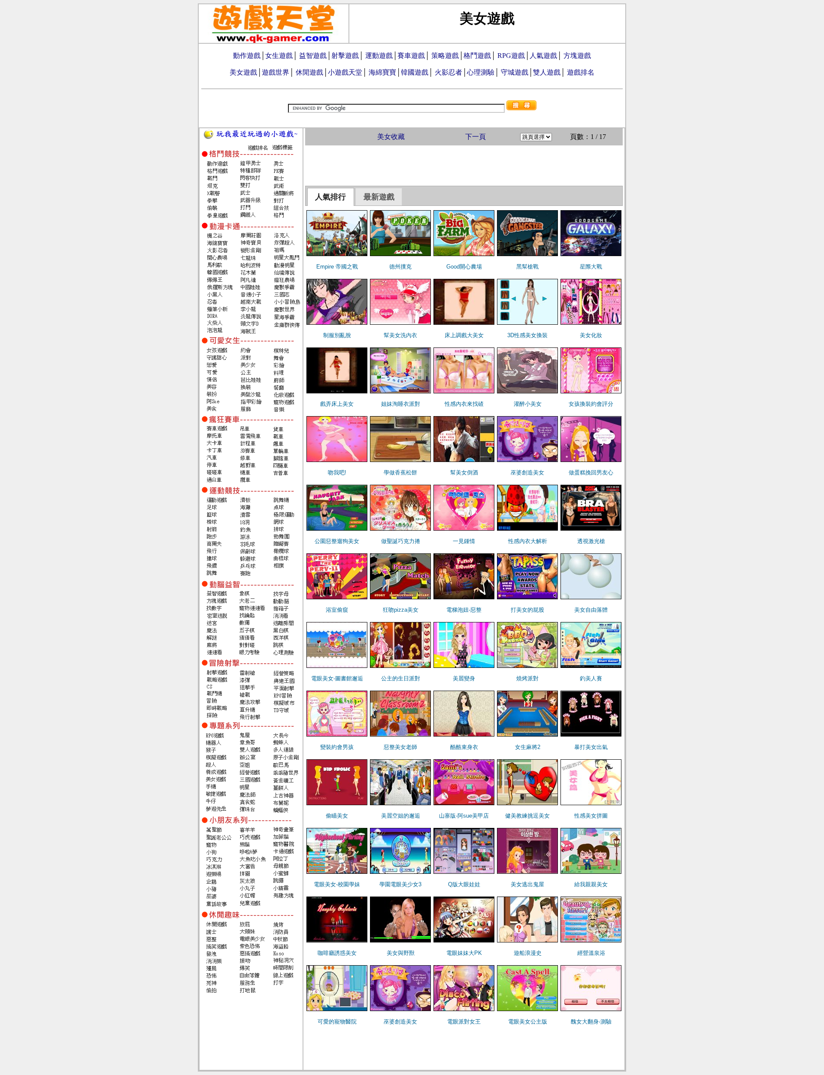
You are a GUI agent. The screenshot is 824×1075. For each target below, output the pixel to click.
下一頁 (475, 136)
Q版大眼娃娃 (464, 884)
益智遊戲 (313, 55)
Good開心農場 (464, 266)
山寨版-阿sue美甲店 (464, 815)
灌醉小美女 (528, 404)
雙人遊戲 (546, 72)
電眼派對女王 (464, 1021)
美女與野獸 (401, 953)
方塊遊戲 (577, 55)
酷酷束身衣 (464, 747)
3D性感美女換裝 (527, 335)
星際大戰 (591, 266)
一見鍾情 (464, 541)
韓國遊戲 (414, 72)
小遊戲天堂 (345, 72)
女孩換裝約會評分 (591, 404)
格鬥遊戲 (477, 55)
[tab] (330, 197)
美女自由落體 (591, 610)
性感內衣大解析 (527, 541)
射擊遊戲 (345, 55)
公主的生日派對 (400, 678)
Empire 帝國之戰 (337, 266)
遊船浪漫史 (528, 953)
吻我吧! (337, 472)
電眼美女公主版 (527, 1021)
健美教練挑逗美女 (527, 815)
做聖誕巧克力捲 (400, 541)
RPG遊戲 (511, 55)
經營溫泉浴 (591, 953)
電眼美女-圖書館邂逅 (337, 678)
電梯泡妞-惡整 (464, 610)
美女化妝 (591, 335)
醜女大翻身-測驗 (591, 1021)
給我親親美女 (591, 884)
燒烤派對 (527, 678)
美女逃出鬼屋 (527, 884)
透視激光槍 (591, 541)
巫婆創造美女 (527, 472)
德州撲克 (400, 266)
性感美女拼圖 (591, 815)
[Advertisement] (464, 164)
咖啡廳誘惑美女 (337, 953)
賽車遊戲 (411, 55)
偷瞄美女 (337, 815)
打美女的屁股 (527, 610)
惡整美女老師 (400, 747)
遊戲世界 (275, 72)
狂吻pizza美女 (400, 610)
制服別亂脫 (337, 335)
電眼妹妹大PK (464, 953)
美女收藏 (391, 136)
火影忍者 (448, 72)
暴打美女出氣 (591, 747)
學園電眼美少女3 (400, 884)
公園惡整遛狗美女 (337, 541)
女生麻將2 (527, 747)
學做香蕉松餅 (400, 472)
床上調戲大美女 (464, 335)
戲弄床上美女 (337, 404)
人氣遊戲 (543, 55)
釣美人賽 (591, 678)
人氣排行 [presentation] (330, 197)
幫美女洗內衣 (400, 335)
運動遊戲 (379, 55)
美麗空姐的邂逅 (400, 815)
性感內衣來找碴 (464, 404)
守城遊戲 (514, 72)
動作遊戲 (247, 55)
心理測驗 (480, 72)
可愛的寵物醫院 (337, 1021)
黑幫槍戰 (527, 266)
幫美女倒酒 (464, 472)
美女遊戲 (243, 72)
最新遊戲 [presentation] (379, 197)
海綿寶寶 (382, 72)
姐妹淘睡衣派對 (400, 404)
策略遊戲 (445, 55)
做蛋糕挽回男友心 (591, 472)
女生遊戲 (279, 55)
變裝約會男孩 (337, 747)
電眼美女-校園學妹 (337, 884)
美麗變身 (464, 678)
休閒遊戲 (309, 72)
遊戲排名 (580, 72)
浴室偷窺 (337, 610)
